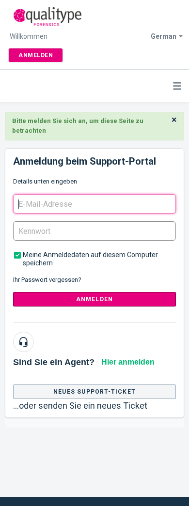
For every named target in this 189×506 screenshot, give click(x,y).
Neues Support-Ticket (94, 391)
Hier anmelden (128, 362)
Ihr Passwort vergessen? (47, 279)
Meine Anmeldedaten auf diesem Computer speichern (90, 259)
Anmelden (94, 299)
